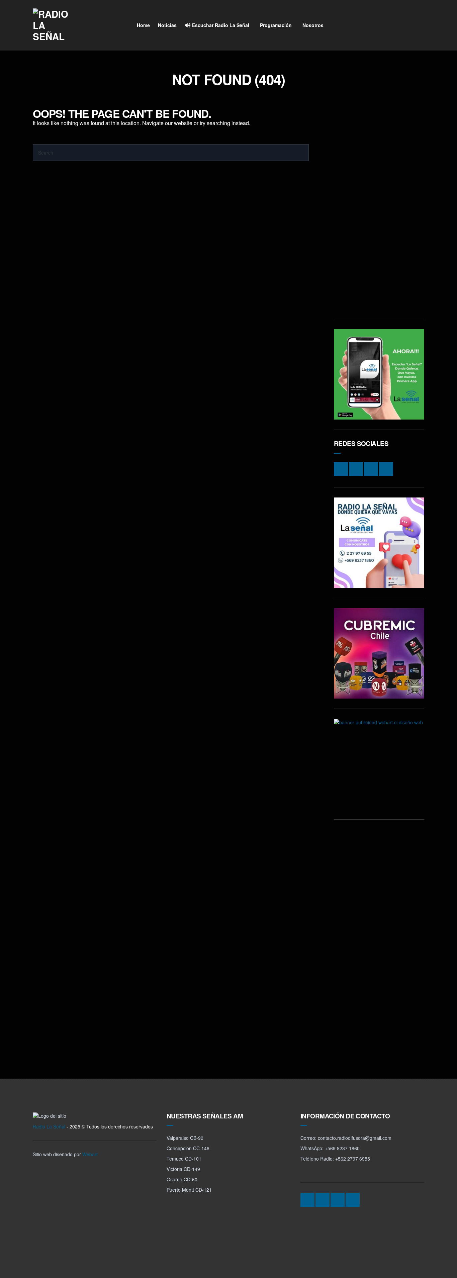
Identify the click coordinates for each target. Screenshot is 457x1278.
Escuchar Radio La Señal (220, 25)
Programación (276, 25)
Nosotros (313, 25)
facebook (392, 25)
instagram (380, 25)
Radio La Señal (49, 1126)
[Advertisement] (379, 208)
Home (143, 25)
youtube (418, 25)
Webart (90, 1154)
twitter (405, 25)
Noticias (167, 25)
